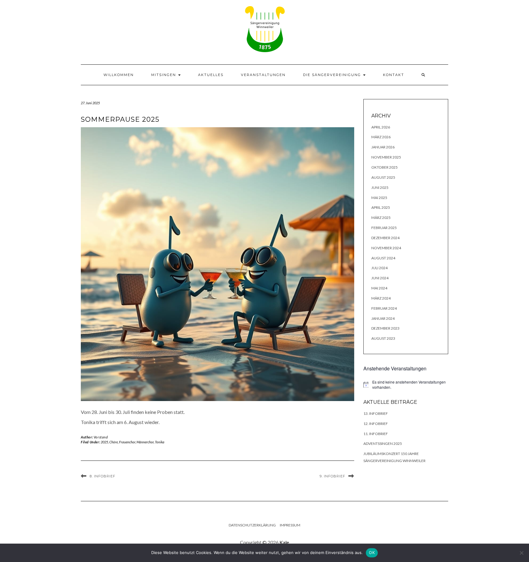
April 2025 (380, 207)
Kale (284, 542)
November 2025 (386, 157)
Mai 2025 (379, 197)
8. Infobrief (102, 476)
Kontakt (393, 75)
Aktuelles (210, 75)
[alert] (405, 385)
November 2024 (386, 248)
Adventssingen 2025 (382, 443)
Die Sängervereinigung (332, 75)
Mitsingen (164, 75)
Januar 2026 (383, 147)
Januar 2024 (383, 318)
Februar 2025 (384, 227)
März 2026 (381, 137)
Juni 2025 (379, 187)
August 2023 (383, 338)
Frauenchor (127, 442)
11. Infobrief (375, 433)
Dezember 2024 (385, 237)
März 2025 (381, 217)
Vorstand (101, 437)
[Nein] (521, 553)
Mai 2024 (379, 288)
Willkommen (118, 75)
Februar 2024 (384, 308)
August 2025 (383, 177)
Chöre (113, 442)
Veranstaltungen (263, 75)
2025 (104, 442)
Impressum (290, 525)
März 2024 (381, 298)
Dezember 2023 (385, 328)
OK (372, 552)
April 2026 (380, 127)
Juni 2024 (379, 278)
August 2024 (383, 258)
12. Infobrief (375, 423)
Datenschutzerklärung (252, 525)
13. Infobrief (375, 413)
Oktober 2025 (384, 167)
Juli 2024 (379, 268)
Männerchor (145, 442)
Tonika (159, 442)
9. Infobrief (332, 476)
